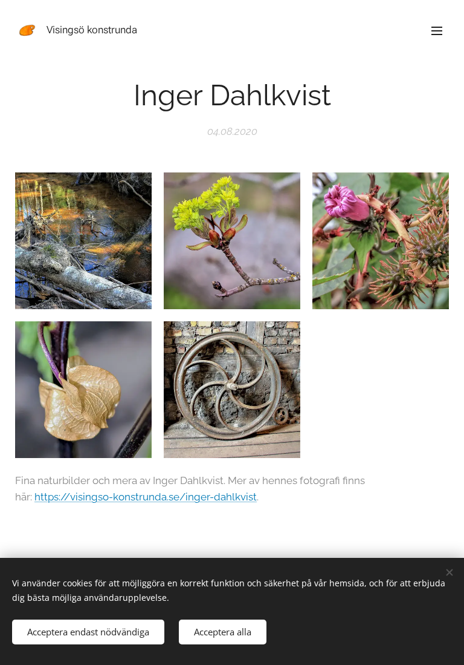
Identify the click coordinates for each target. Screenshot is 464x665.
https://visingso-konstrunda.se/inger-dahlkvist (145, 497)
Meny (437, 30)
